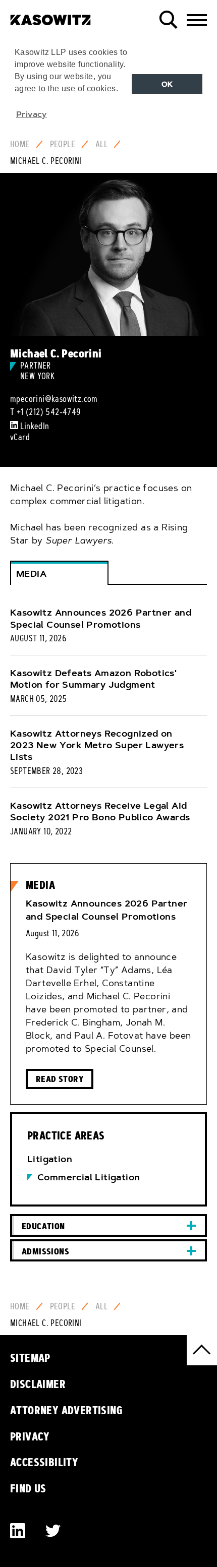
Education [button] (43, 1226)
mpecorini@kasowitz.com (54, 398)
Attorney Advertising (66, 1410)
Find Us (28, 1488)
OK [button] (167, 84)
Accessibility (44, 1462)
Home (20, 144)
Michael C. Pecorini (46, 160)
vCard (20, 437)
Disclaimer (38, 1384)
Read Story (59, 1078)
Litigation (49, 1159)
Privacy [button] (31, 114)
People (62, 144)
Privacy (30, 1436)
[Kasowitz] (50, 16)
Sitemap (30, 1358)
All (101, 144)
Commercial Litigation (88, 1177)
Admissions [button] (45, 1251)
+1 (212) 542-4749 (49, 411)
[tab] (108, 1225)
